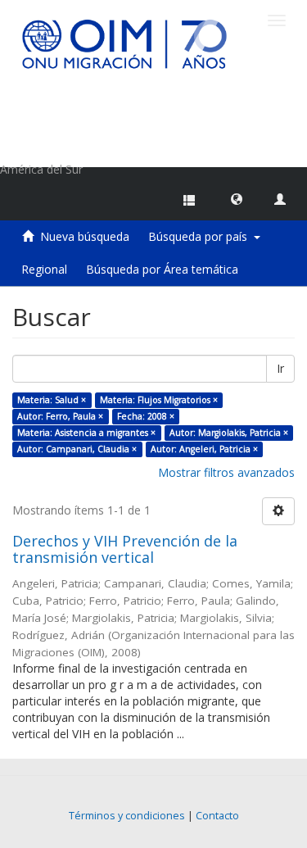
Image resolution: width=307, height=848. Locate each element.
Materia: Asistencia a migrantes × (86, 432)
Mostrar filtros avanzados (226, 472)
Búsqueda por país (201, 236)
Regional (44, 269)
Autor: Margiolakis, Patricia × (228, 432)
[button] (236, 198)
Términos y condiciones (127, 816)
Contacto (217, 816)
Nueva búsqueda (84, 236)
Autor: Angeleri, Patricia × (204, 449)
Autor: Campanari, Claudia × (77, 449)
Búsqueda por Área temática (162, 269)
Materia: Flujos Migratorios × (159, 400)
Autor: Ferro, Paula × (60, 416)
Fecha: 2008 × (145, 416)
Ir (280, 368)
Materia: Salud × (51, 400)
